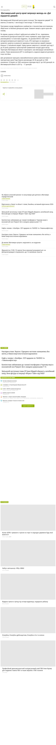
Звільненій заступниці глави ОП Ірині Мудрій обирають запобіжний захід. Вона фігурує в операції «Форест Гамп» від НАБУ (27, 213)
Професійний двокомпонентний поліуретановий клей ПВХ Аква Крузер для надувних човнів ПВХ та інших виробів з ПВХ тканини (27, 669)
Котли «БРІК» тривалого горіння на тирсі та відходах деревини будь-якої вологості (27, 534)
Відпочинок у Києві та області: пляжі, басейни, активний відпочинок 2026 (27, 204)
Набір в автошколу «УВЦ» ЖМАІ (13, 568)
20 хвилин (3, 71)
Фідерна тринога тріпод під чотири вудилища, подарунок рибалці (25, 602)
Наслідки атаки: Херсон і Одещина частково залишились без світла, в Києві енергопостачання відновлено (26, 235)
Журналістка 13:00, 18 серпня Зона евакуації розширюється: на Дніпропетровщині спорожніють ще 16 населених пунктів (24, 251)
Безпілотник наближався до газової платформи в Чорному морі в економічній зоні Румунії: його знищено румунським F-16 (24, 221)
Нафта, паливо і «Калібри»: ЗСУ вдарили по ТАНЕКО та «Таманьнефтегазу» (27, 228)
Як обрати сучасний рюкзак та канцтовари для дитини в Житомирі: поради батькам (25, 196)
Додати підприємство (28, 405)
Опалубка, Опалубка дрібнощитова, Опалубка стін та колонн (23, 635)
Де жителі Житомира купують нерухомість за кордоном (21, 243)
